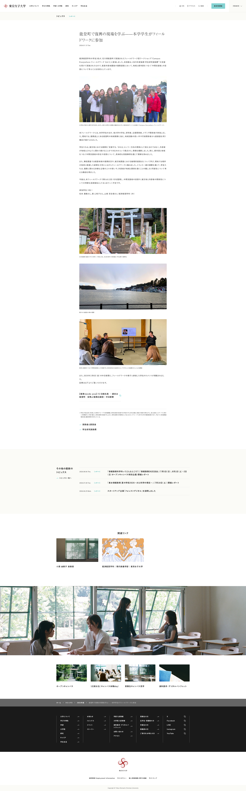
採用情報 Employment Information (102, 778)
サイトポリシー (122, 778)
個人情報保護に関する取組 (138, 778)
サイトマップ (153, 778)
